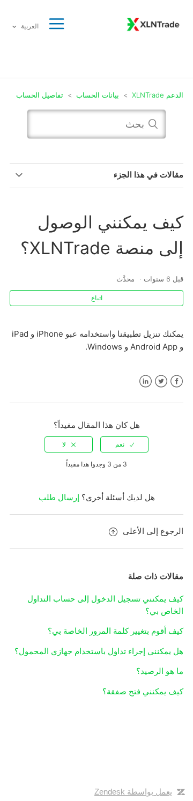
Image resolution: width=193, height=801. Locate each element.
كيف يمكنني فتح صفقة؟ (142, 691)
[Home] (153, 23)
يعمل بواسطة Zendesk (133, 791)
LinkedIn (145, 381)
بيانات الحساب (97, 95)
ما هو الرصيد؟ (159, 671)
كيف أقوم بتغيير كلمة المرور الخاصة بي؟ (115, 631)
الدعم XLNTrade (157, 95)
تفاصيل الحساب (39, 95)
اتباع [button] (96, 298)
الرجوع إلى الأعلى (153, 531)
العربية (29, 26)
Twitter (161, 381)
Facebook (176, 381)
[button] (56, 24)
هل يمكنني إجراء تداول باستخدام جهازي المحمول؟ (98, 651)
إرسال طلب (59, 497)
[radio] (124, 444)
